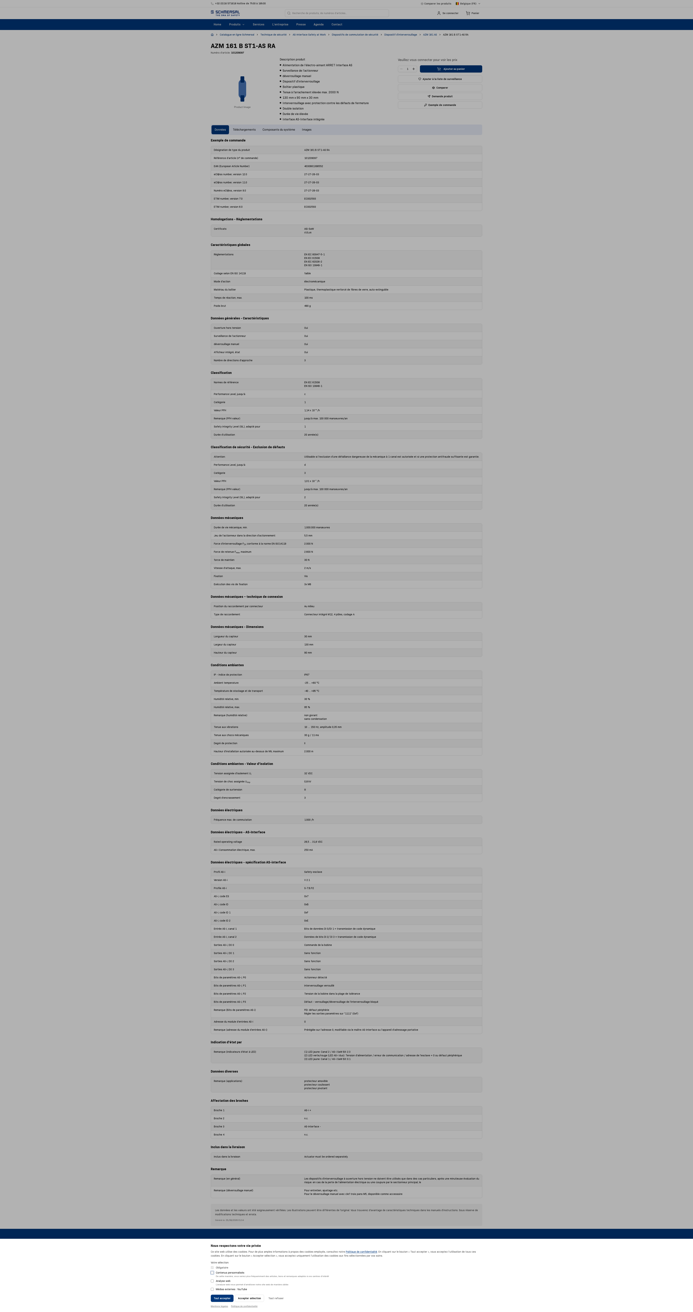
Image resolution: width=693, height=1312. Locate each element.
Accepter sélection (249, 1298)
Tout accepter (222, 1298)
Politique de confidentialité (361, 1251)
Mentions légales (219, 1306)
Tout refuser (276, 1298)
